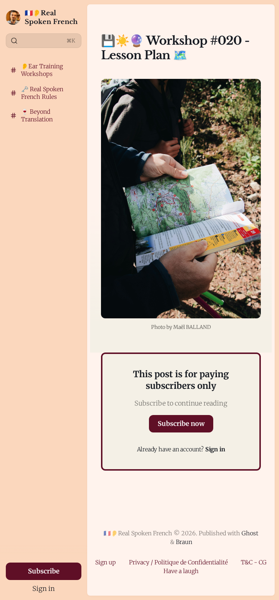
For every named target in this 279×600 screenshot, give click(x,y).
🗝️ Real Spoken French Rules (42, 92)
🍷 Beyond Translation (37, 115)
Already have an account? (181, 449)
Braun (184, 541)
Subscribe (44, 571)
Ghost (250, 533)
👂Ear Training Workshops (42, 70)
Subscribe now (181, 423)
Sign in (43, 588)
